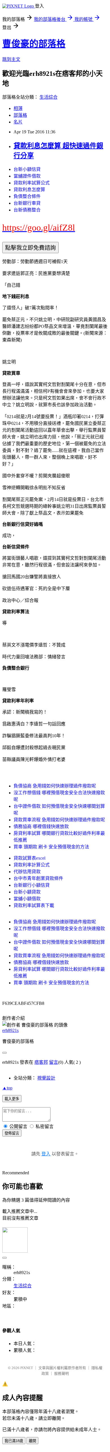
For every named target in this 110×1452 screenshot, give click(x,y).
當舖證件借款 (27, 176)
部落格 (20, 115)
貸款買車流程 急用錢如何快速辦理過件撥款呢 (59, 819)
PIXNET (26, 1368)
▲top (7, 1087)
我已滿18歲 (14, 1441)
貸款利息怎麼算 (29, 189)
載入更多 (12, 1099)
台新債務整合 (27, 210)
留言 (53, 1062)
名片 (18, 122)
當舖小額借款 (27, 898)
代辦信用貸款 (27, 871)
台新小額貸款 (27, 892)
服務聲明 (61, 1373)
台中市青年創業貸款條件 (38, 878)
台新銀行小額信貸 (32, 885)
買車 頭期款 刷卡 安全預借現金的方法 (51, 846)
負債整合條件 (27, 196)
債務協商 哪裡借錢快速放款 (41, 826)
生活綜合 (48, 97)
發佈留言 (12, 1133)
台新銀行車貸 (27, 203)
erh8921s (10, 1030)
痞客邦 (41, 1062)
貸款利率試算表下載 (34, 905)
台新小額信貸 (27, 169)
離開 (32, 1441)
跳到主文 (11, 59)
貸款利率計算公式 (32, 864)
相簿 (18, 108)
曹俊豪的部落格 (33, 44)
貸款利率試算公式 (32, 182)
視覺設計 (46, 1078)
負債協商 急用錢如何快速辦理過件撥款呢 (55, 786)
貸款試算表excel (29, 858)
